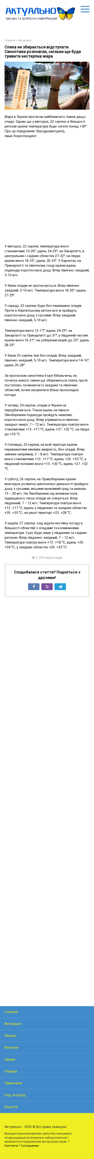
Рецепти (11, 1107)
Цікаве (10, 1059)
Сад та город (15, 1095)
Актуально (13, 1024)
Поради (11, 1071)
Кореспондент (25, 136)
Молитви (11, 1047)
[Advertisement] (47, 191)
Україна (10, 1036)
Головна (11, 1012)
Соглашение (30, 1145)
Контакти (11, 1145)
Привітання (13, 1083)
